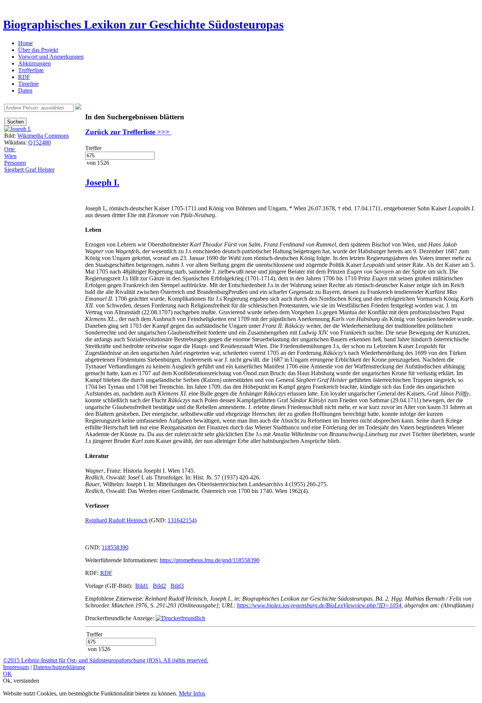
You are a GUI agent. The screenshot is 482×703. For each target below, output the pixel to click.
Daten (25, 90)
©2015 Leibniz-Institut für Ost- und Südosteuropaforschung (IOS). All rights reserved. (105, 660)
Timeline (28, 84)
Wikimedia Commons (43, 135)
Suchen (15, 122)
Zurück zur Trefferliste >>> (128, 132)
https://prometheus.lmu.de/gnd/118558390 (209, 560)
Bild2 (159, 586)
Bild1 (141, 586)
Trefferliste (31, 70)
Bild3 (177, 586)
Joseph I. (102, 182)
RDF (24, 77)
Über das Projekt (38, 50)
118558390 (115, 547)
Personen (15, 163)
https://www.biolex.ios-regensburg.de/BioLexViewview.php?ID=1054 (319, 605)
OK (7, 674)
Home (25, 43)
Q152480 (39, 142)
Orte (10, 149)
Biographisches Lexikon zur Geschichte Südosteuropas (143, 24)
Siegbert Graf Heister (29, 169)
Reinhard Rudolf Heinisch (116, 520)
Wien (10, 156)
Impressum (16, 667)
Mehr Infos (192, 693)
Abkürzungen (34, 63)
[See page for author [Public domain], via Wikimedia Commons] (17, 129)
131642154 (181, 520)
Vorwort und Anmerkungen (51, 56)
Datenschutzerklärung (59, 667)
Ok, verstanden (21, 680)
